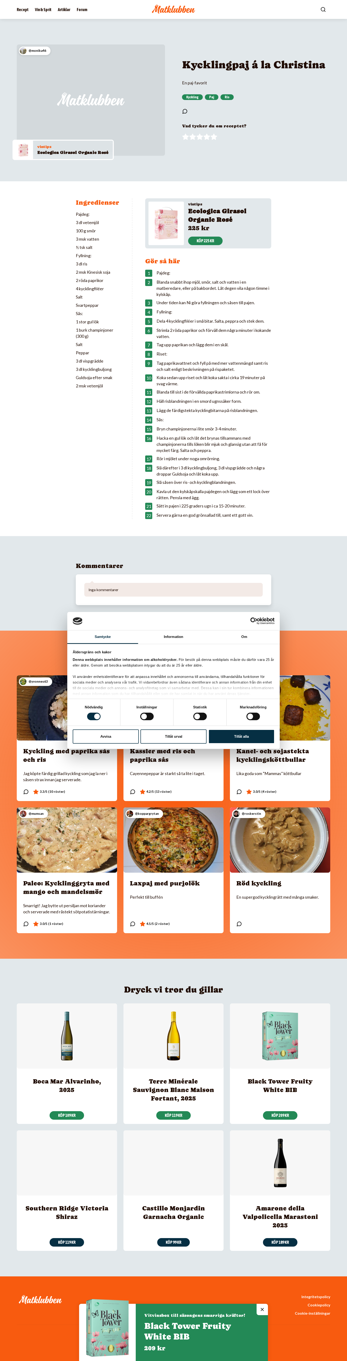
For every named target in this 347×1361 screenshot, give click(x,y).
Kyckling (192, 97)
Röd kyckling (258, 883)
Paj (211, 97)
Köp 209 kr (280, 1115)
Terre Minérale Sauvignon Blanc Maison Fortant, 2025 (173, 1090)
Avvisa (105, 736)
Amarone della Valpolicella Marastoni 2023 (280, 1217)
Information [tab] (173, 637)
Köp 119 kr (173, 1115)
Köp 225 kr (205, 240)
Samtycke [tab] (103, 637)
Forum (82, 9)
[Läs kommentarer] (185, 111)
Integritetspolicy (315, 1296)
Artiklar (64, 9)
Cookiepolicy (319, 1305)
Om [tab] (244, 637)
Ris (227, 97)
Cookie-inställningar (312, 1313)
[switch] (147, 716)
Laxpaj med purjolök (165, 883)
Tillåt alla (241, 736)
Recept (23, 9)
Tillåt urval (173, 736)
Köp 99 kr (173, 1242)
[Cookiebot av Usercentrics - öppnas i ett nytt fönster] (254, 620)
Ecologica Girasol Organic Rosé (73, 152)
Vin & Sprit (43, 9)
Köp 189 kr (280, 1242)
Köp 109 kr (67, 1115)
